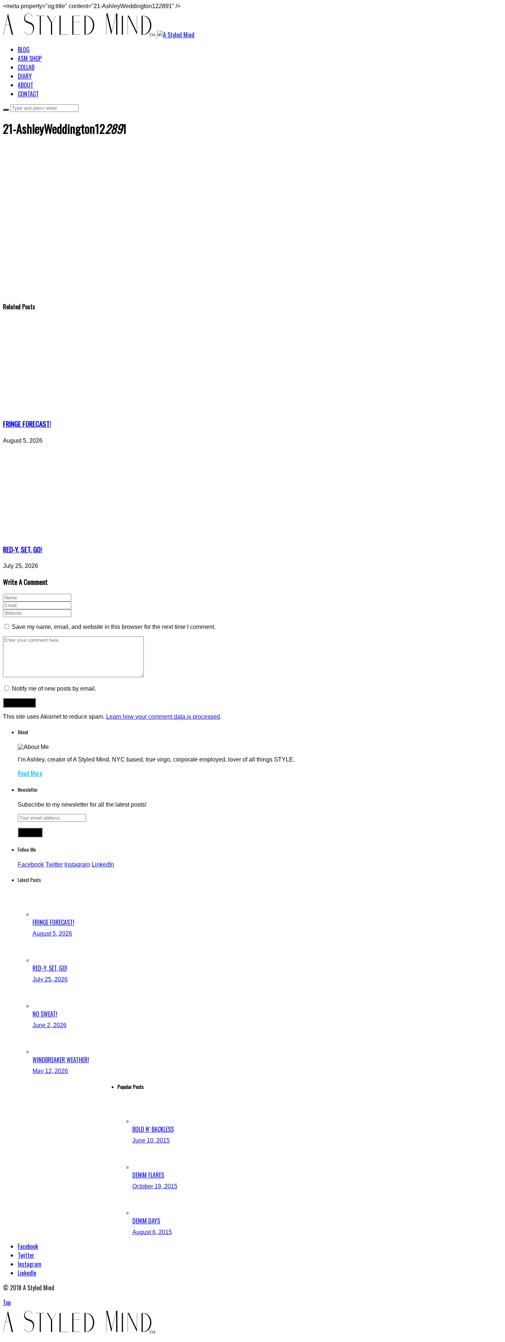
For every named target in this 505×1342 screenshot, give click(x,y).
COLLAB (26, 67)
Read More (30, 773)
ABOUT (25, 85)
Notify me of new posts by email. (54, 688)
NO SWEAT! (45, 1013)
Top (7, 1302)
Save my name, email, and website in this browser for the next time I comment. (114, 627)
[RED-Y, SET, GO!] (71, 534)
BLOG (24, 49)
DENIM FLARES (148, 1175)
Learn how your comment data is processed (163, 716)
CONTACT (28, 93)
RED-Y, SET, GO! (22, 549)
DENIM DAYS (146, 1220)
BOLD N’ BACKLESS (153, 1129)
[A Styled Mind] (98, 34)
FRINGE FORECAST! (27, 424)
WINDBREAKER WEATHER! (61, 1059)
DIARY (25, 76)
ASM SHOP (30, 58)
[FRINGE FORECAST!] (71, 408)
